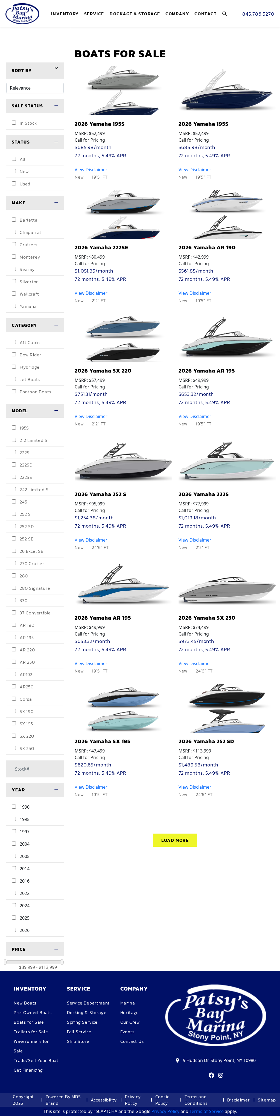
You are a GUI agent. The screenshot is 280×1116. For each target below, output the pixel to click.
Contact (205, 13)
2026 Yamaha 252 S (100, 494)
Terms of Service (206, 1111)
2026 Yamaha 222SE (101, 247)
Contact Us (132, 1041)
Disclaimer (238, 1100)
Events (127, 1031)
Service (94, 13)
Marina (127, 1003)
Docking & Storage (87, 1012)
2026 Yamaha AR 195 (207, 371)
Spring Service (82, 1022)
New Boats (25, 1003)
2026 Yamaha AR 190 (207, 247)
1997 (24, 832)
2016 (24, 881)
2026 (24, 930)
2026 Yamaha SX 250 (207, 618)
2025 (24, 918)
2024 (24, 906)
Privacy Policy (133, 1099)
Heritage (129, 1012)
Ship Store (78, 1041)
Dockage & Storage (135, 13)
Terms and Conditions (196, 1099)
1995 (24, 819)
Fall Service (79, 1031)
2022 (24, 893)
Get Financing (28, 1070)
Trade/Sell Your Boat (36, 1060)
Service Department (88, 1003)
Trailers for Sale (31, 1031)
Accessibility (104, 1100)
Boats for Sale (29, 1022)
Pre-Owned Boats (33, 1012)
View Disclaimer (91, 170)
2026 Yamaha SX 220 (103, 371)
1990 (24, 807)
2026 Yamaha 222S (204, 494)
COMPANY (177, 13)
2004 (24, 844)
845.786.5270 (258, 14)
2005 (24, 856)
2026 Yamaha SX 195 (102, 741)
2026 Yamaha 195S (100, 124)
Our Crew (130, 1022)
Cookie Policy (162, 1099)
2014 (24, 869)
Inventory (64, 13)
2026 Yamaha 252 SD (206, 741)
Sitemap (267, 1100)
